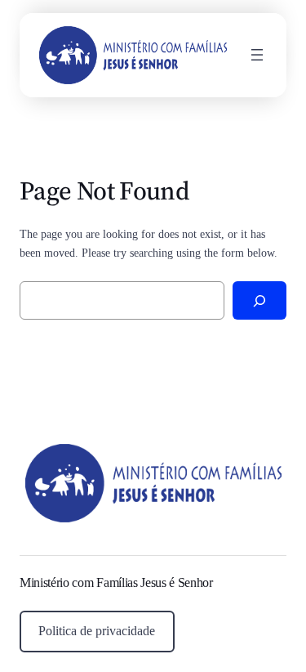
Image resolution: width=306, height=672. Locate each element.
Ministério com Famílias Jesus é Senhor (116, 582)
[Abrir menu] (257, 55)
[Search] (259, 300)
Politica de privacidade (96, 631)
